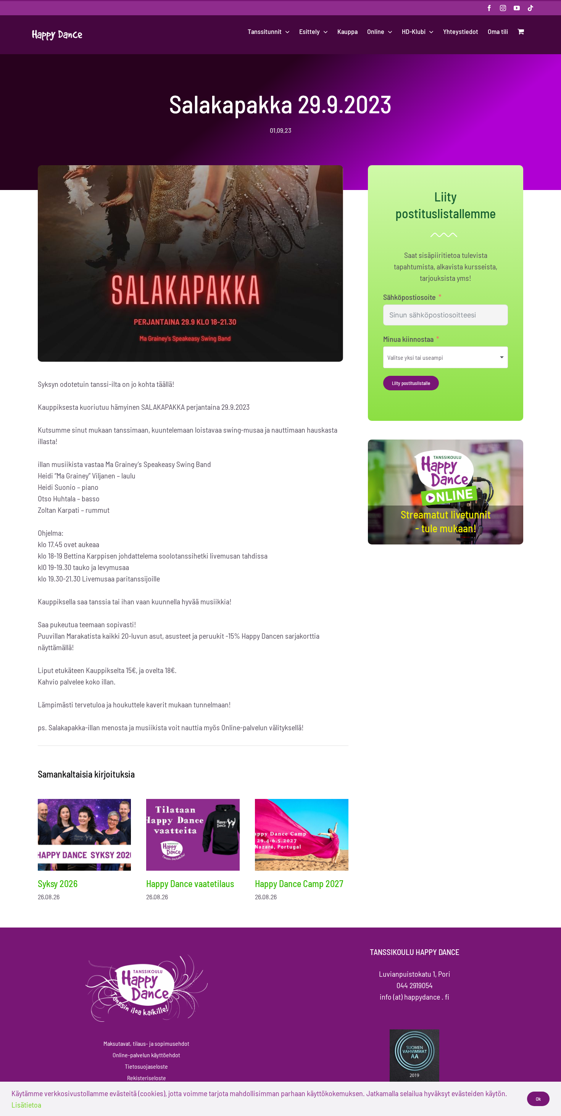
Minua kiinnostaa (408, 338)
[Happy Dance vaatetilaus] (193, 834)
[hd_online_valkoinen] (445, 451)
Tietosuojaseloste (146, 1066)
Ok (538, 1099)
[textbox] (425, 357)
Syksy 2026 (57, 883)
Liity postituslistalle (411, 383)
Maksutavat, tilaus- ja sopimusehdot (146, 1043)
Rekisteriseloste (146, 1077)
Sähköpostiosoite (409, 296)
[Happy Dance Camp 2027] (301, 834)
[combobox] (445, 357)
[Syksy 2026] (84, 834)
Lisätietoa (26, 1104)
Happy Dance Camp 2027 (299, 883)
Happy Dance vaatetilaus (190, 883)
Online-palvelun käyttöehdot (146, 1054)
